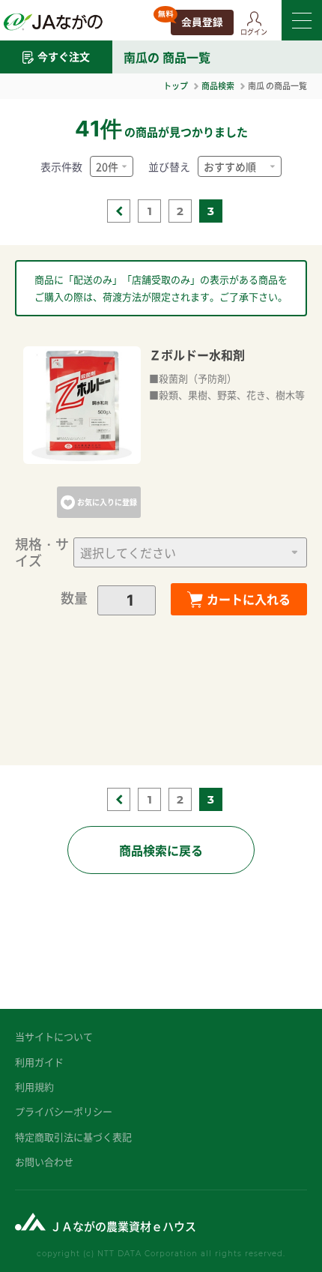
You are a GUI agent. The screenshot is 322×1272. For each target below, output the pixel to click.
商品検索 (217, 85)
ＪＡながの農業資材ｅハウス (123, 1226)
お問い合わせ (44, 1161)
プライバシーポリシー (63, 1111)
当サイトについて (54, 1036)
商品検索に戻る (161, 850)
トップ (175, 85)
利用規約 (34, 1086)
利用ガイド (39, 1062)
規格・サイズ (42, 552)
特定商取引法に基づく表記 (73, 1137)
